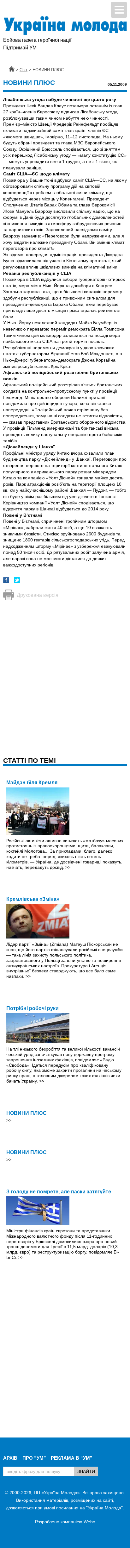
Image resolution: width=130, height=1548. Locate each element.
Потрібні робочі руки (32, 1008)
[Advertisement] (65, 672)
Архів (10, 1458)
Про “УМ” (34, 1458)
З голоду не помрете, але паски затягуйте (58, 1191)
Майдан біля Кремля (31, 782)
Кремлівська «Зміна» (32, 899)
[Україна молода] (65, 25)
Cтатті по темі (29, 760)
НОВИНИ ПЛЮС (26, 1113)
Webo (89, 1521)
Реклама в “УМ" (71, 1458)
